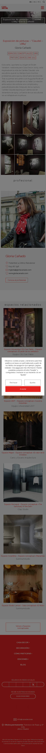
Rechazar (13, 383)
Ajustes (32, 383)
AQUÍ (18, 368)
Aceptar (23, 389)
